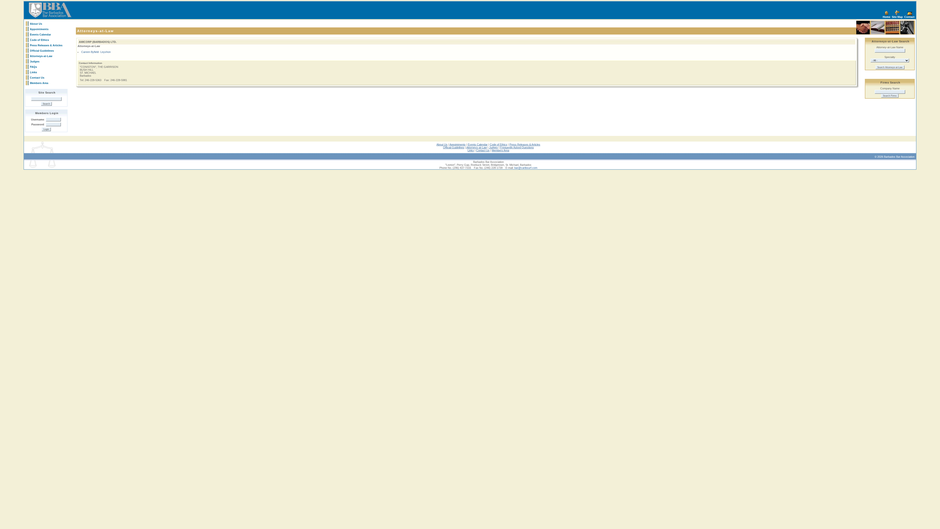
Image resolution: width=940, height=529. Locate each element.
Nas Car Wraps (531, 143)
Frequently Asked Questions (517, 147)
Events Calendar (40, 34)
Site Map (897, 16)
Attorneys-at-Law (41, 56)
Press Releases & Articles (46, 45)
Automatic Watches (886, 143)
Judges (34, 61)
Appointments (39, 29)
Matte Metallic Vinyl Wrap (632, 143)
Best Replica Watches (219, 143)
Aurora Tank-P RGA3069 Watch (855, 143)
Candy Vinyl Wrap (552, 143)
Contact (909, 16)
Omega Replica (393, 143)
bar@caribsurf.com (525, 167)
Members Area (39, 83)
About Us (36, 23)
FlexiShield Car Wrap (415, 143)
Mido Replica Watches (309, 143)
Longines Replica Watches (367, 143)
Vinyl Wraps (675, 143)
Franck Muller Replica (70, 143)
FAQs (33, 66)
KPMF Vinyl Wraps (462, 143)
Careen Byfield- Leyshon (96, 51)
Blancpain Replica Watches (40, 143)
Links (33, 72)
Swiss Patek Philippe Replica (101, 143)
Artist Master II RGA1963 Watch (778, 143)
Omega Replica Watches (247, 143)
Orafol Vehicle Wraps (486, 143)
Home (886, 16)
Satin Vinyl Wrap (657, 143)
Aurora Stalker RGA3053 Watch (817, 143)
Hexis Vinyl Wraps (439, 143)
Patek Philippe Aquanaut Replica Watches (143, 143)
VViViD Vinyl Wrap (510, 143)
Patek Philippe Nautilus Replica (186, 143)
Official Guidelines (42, 50)
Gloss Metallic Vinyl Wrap (602, 143)
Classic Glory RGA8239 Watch (740, 143)
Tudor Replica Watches (337, 143)
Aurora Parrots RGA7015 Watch (701, 143)
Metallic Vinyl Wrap (575, 143)
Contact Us (37, 77)
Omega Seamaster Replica (279, 143)
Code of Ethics (39, 39)
